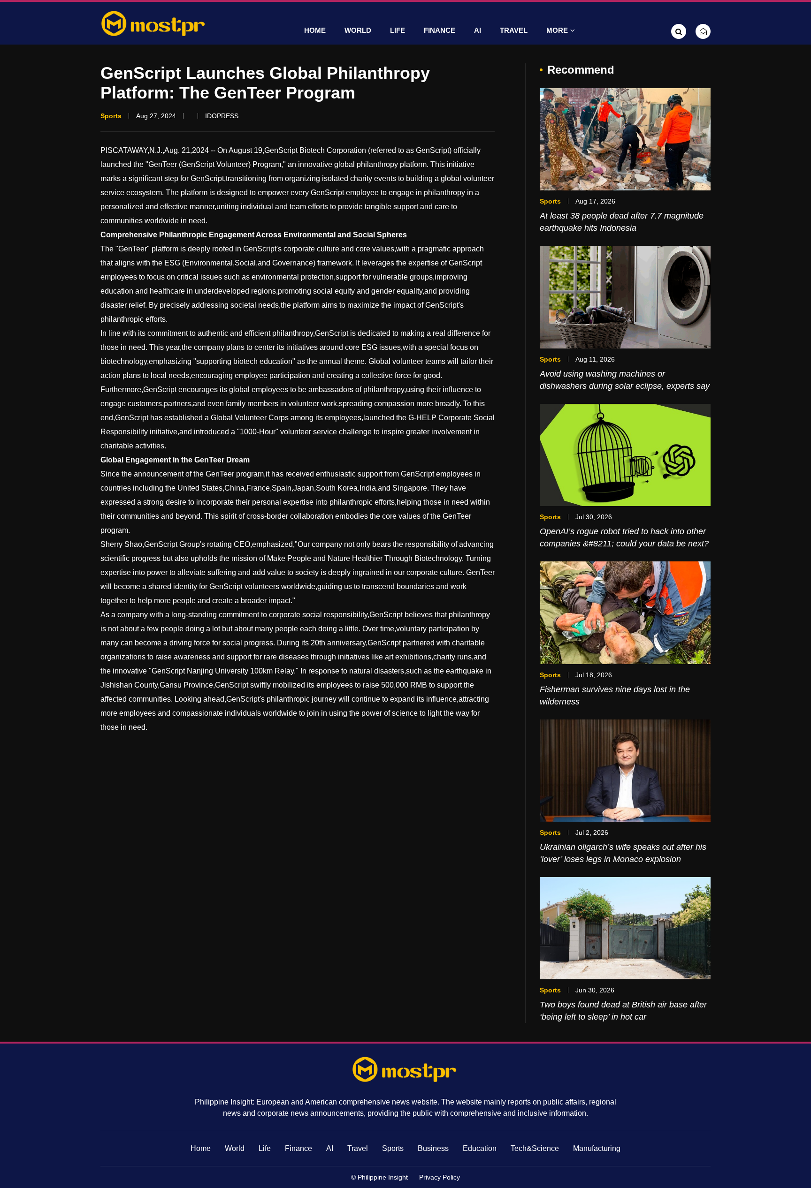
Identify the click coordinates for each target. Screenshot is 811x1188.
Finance (439, 30)
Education (480, 1148)
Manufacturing (596, 1148)
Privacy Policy (439, 1177)
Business (433, 1148)
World (357, 30)
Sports (393, 1148)
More (557, 30)
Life (397, 30)
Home (315, 30)
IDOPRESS (221, 116)
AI (477, 30)
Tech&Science (535, 1148)
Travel (514, 30)
